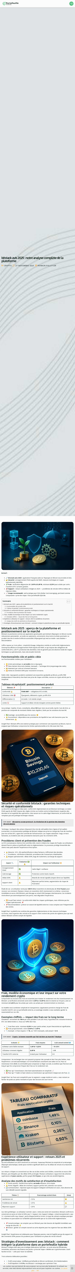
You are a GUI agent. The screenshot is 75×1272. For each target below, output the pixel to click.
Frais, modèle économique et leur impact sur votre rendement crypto (26, 615)
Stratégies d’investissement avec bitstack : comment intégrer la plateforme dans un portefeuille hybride (37, 623)
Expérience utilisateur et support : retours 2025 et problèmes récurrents (26, 619)
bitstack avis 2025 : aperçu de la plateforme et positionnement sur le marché (28, 604)
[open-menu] (71, 3)
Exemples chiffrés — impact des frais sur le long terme (22, 617)
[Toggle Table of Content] (67, 601)
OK (38, 1271)
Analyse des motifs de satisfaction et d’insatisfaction (21, 621)
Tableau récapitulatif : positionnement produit (20, 608)
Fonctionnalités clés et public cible (16, 606)
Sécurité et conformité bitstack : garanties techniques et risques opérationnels (29, 610)
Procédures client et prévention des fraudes (19, 612)
